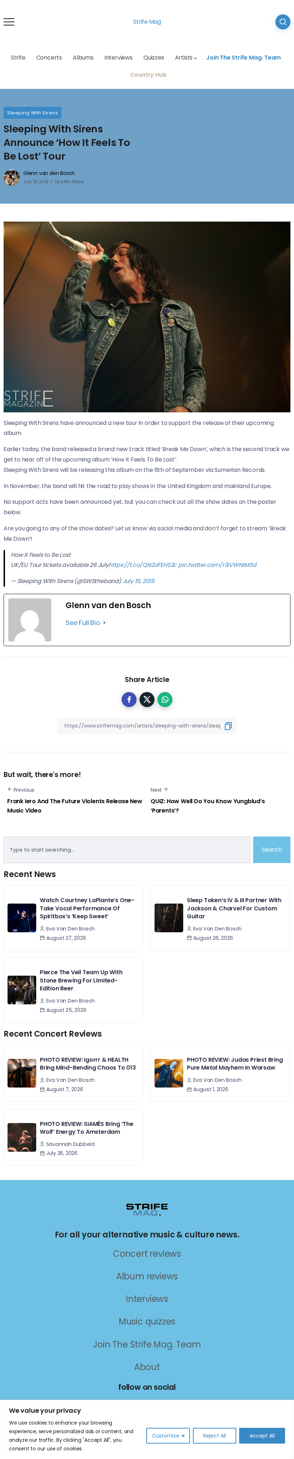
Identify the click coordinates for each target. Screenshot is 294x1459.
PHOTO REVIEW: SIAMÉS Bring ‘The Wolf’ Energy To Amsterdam (86, 1128)
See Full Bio (83, 622)
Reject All (214, 1435)
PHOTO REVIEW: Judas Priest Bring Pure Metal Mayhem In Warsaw (235, 1064)
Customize (165, 1435)
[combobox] (127, 850)
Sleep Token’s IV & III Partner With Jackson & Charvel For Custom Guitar (234, 908)
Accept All (262, 1435)
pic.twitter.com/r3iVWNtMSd (217, 565)
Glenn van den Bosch (49, 173)
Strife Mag (147, 22)
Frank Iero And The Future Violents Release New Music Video (74, 806)
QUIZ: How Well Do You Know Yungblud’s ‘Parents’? (208, 806)
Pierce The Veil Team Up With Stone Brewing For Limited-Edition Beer (81, 980)
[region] (147, 1429)
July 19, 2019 (138, 581)
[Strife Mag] (147, 1209)
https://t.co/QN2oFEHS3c (143, 565)
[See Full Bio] (104, 623)
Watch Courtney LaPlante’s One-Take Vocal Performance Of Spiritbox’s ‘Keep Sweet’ (87, 908)
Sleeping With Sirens (32, 113)
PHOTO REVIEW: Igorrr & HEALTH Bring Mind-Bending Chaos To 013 (88, 1064)
